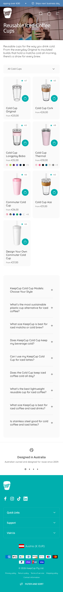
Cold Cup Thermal (41, 154)
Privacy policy (10, 573)
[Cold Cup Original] (17, 90)
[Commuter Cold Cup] (17, 184)
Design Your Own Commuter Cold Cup (16, 255)
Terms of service (37, 573)
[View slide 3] (34, 469)
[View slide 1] (26, 469)
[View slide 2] (30, 469)
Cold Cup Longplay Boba (15, 154)
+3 (56, 165)
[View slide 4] (38, 469)
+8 (27, 214)
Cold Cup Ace (43, 202)
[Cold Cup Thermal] (46, 134)
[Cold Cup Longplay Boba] (17, 134)
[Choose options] (25, 98)
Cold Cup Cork (44, 108)
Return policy (23, 573)
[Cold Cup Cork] (46, 90)
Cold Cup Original (11, 109)
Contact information (32, 577)
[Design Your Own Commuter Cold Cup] (17, 233)
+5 (27, 165)
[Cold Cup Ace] (46, 184)
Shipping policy (52, 573)
